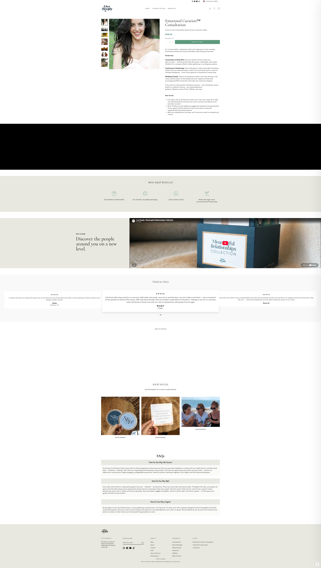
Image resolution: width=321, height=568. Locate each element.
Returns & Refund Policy (158, 561)
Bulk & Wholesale (177, 545)
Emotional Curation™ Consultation (203, 542)
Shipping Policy (168, 561)
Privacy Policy (176, 561)
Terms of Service (155, 553)
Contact (153, 547)
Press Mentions (176, 542)
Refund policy (155, 556)
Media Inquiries (176, 547)
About (152, 545)
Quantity (169, 38)
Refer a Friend (176, 556)
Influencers (175, 550)
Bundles (172, 8)
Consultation (158, 8)
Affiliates (175, 553)
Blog (152, 542)
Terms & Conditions (146, 561)
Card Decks (196, 547)
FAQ (152, 550)
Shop (147, 8)
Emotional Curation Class (200, 545)
